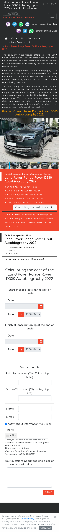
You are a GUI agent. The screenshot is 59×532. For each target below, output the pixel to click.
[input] (21, 306)
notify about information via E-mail (29, 424)
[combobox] (11, 435)
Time (11, 314)
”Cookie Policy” (27, 519)
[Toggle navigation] (52, 16)
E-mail (10, 417)
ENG (53, 4)
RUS (45, 4)
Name (10, 409)
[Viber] (8, 24)
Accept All (45, 528)
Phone (10, 430)
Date (11, 300)
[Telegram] (14, 24)
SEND (48, 492)
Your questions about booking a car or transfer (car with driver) (29, 463)
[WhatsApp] (21, 24)
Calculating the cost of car (32, 207)
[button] (15, 165)
